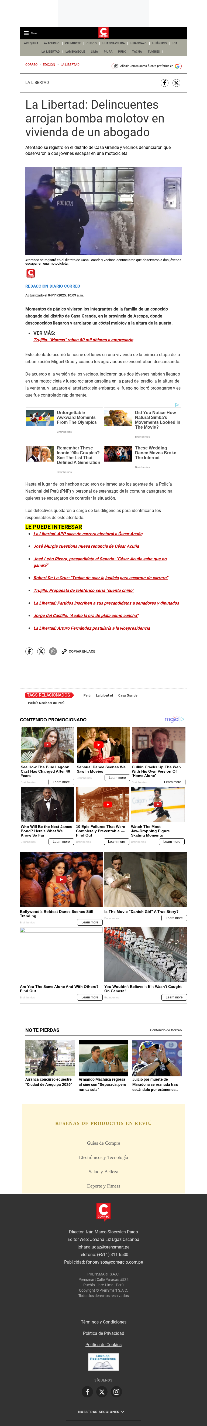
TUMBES (154, 51)
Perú (87, 695)
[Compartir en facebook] (164, 83)
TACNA (137, 51)
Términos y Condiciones (103, 1322)
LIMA (94, 51)
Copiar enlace (82, 651)
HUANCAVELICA (113, 43)
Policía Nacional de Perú (46, 703)
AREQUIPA (31, 43)
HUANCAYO (138, 43)
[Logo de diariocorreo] (103, 33)
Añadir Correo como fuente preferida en (146, 66)
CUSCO (91, 43)
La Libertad (37, 82)
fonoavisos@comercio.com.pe (114, 1262)
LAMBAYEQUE (75, 51)
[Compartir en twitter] (176, 83)
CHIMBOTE (73, 43)
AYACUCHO (52, 43)
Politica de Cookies (103, 1344)
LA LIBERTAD (51, 51)
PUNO (122, 51)
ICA (174, 43)
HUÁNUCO (159, 43)
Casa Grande (127, 695)
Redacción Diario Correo (52, 286)
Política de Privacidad (103, 1333)
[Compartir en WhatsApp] (53, 651)
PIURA (108, 51)
